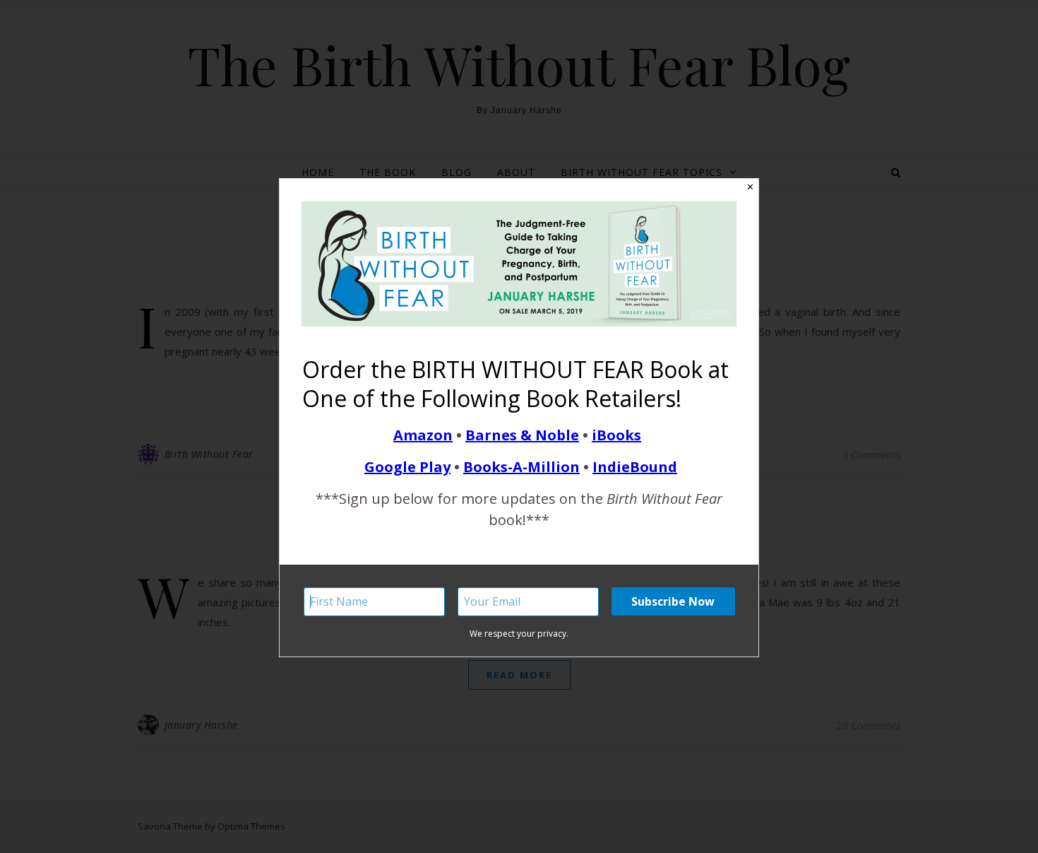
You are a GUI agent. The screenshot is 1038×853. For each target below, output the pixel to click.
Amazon (423, 435)
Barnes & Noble (522, 435)
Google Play (407, 466)
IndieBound (634, 466)
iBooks (616, 435)
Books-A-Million (521, 466)
